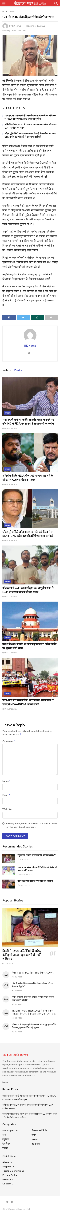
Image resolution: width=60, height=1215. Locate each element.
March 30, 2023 (25, 875)
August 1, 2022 (25, 885)
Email (6, 794)
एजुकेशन (5, 1139)
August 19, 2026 (10, 428)
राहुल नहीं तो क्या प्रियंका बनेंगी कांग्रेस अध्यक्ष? (37, 855)
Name (6, 780)
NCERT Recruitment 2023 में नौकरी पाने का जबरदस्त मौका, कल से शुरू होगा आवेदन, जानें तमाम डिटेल (34, 1012)
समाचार (12, 11)
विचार (34, 1134)
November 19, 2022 (35, 26)
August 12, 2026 (10, 653)
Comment (8, 741)
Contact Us (8, 1183)
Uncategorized (10, 1130)
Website (7, 809)
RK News (16, 26)
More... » (6, 1082)
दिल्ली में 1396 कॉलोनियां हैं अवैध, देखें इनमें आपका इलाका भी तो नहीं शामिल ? (21, 955)
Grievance (7, 1179)
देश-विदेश (6, 1143)
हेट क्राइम (36, 1143)
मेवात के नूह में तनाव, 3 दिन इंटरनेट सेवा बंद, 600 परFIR (34, 972)
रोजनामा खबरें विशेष (39, 1130)
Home (5, 11)
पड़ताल (5, 1148)
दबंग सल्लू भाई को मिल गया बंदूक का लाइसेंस (35, 880)
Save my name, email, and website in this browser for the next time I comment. (31, 825)
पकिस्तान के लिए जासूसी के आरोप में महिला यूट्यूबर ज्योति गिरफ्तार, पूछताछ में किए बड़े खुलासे (34, 1026)
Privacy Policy (9, 1175)
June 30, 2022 (24, 859)
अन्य (4, 1134)
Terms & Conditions (13, 1170)
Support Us (8, 1166)
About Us (7, 1162)
